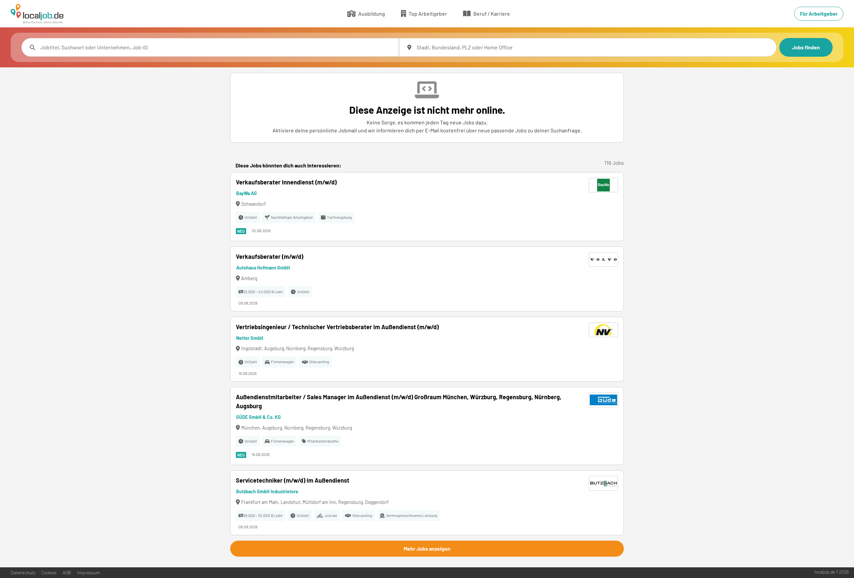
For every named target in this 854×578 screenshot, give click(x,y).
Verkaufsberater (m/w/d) (269, 256)
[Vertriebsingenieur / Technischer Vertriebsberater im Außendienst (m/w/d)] (427, 349)
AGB (67, 572)
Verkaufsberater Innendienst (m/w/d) (286, 182)
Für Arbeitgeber (819, 13)
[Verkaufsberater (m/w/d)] (427, 279)
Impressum (88, 572)
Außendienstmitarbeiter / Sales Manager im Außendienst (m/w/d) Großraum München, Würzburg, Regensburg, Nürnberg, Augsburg (398, 401)
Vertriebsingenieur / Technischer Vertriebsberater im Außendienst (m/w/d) (337, 327)
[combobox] (216, 47)
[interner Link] (37, 13)
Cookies (49, 572)
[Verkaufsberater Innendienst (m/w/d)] (427, 206)
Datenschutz (23, 572)
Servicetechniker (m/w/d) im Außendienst (292, 480)
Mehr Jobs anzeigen (427, 548)
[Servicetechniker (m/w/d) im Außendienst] (427, 503)
